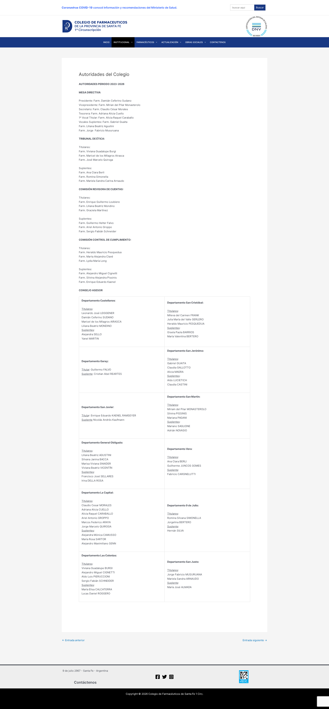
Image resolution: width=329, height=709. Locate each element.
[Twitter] (164, 676)
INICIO (106, 42)
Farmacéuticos (145, 42)
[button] (131, 42)
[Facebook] (157, 676)
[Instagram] (171, 676)
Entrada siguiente (255, 640)
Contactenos (218, 42)
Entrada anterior (73, 640)
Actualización (169, 42)
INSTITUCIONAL (122, 42)
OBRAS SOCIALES (194, 42)
